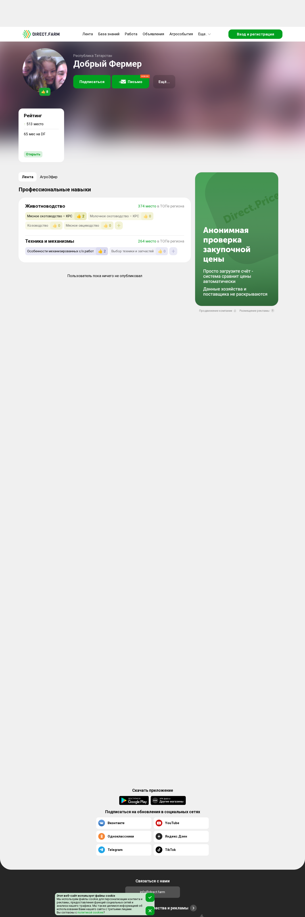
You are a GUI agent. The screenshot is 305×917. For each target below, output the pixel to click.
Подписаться (91, 81)
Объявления (153, 34)
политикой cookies (90, 912)
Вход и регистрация (255, 34)
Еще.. (202, 34)
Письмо (138, 79)
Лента (87, 34)
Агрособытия (181, 34)
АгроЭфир (48, 177)
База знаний (108, 34)
